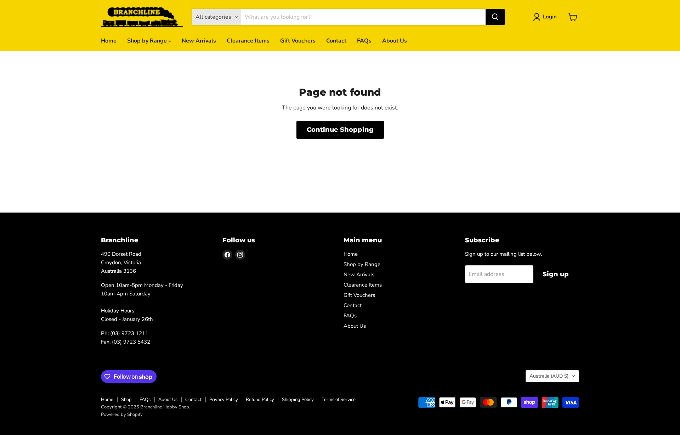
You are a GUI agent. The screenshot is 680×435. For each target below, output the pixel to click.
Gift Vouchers (298, 41)
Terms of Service (339, 399)
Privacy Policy (223, 399)
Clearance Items (248, 41)
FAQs (364, 41)
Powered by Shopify (122, 414)
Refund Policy (260, 399)
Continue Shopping (340, 130)
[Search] (495, 17)
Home (109, 41)
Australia (548, 376)
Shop (126, 399)
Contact (336, 41)
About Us (394, 41)
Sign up (556, 274)
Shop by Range (147, 41)
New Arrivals (199, 41)
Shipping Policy (298, 399)
